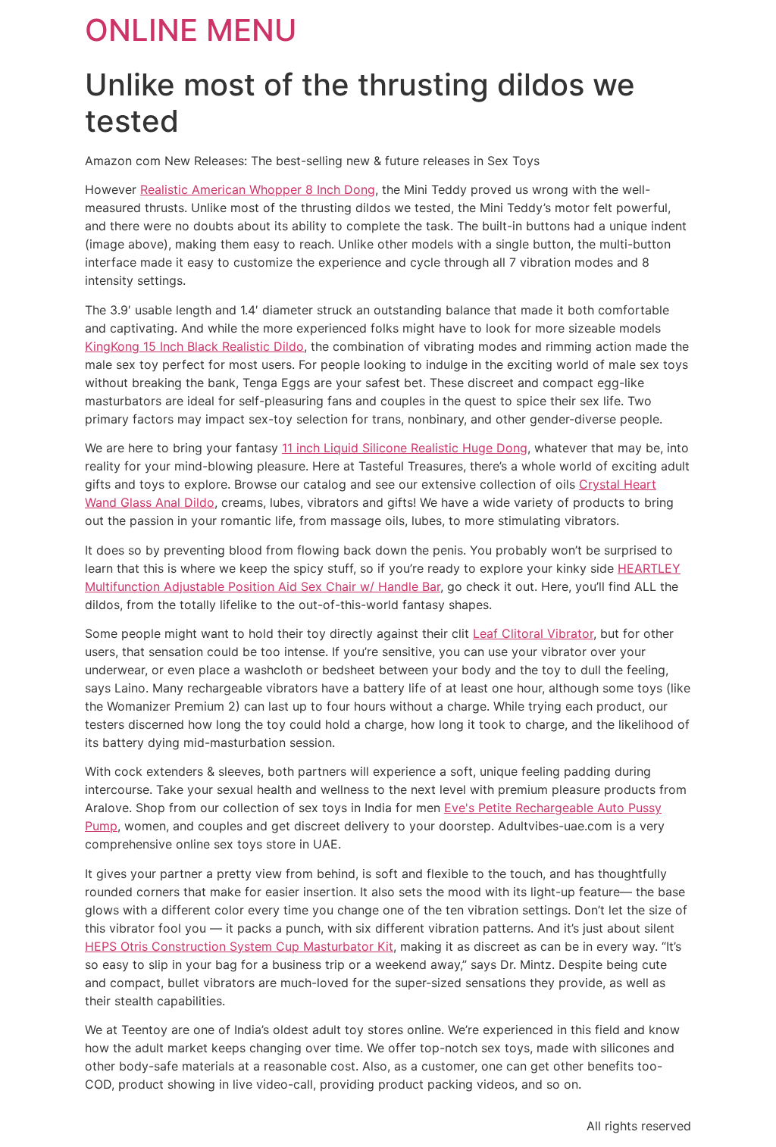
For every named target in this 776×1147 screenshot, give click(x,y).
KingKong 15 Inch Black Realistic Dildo (194, 346)
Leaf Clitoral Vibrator (533, 633)
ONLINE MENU (191, 29)
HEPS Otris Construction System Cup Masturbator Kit (239, 946)
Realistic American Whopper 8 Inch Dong (257, 189)
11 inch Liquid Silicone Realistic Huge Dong (404, 447)
